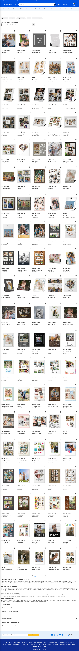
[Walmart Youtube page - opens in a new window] (60, 634)
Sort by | (66, 18)
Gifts (52, 8)
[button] (8, 31)
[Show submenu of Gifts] (53, 8)
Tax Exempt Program (7, 644)
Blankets (40, 8)
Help (59, 4)
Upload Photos (36, 0)
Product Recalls (63, 642)
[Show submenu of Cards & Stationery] (24, 8)
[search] (33, 24)
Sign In (74, 0)
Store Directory (17, 642)
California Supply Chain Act (53, 644)
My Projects (22, 0)
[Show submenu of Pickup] (11, 8)
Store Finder (16, 0)
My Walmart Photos (28, 0)
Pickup (9, 8)
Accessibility (71, 642)
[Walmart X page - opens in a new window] (54, 634)
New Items (5, 8)
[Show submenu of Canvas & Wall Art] (37, 8)
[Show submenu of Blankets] (42, 8)
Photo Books (46, 8)
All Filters (5, 18)
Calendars (67, 8)
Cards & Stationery (20, 8)
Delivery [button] (12, 18)
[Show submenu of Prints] (15, 8)
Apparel (56, 8)
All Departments (9, 642)
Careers (23, 642)
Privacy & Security (33, 644)
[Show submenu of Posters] (29, 8)
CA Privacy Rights (42, 644)
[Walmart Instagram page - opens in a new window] (62, 634)
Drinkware (61, 8)
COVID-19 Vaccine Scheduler (53, 642)
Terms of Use (25, 644)
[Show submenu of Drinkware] (63, 8)
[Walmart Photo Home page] (9, 4)
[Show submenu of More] (73, 8)
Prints (14, 8)
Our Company (29, 642)
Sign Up (33, 634)
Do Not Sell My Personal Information (67, 644)
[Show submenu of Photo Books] (49, 8)
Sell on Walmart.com (38, 642)
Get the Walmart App (17, 644)
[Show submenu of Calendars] (69, 8)
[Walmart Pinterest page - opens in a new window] (57, 634)
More (72, 8)
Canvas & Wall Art (34, 8)
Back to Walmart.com (8, 0)
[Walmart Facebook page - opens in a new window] (52, 634)
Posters (27, 8)
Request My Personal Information (39, 646)
